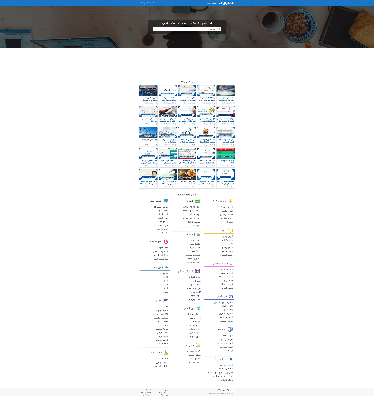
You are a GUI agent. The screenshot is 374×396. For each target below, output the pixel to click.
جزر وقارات (196, 321)
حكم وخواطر (227, 240)
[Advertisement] (187, 63)
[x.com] (228, 390)
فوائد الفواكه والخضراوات (190, 207)
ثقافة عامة (163, 343)
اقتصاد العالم (227, 306)
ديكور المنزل (227, 287)
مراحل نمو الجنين (161, 255)
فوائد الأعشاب (195, 214)
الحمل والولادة (162, 247)
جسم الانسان (162, 229)
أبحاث (166, 306)
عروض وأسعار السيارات (223, 376)
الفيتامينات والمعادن (192, 218)
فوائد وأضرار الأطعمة (192, 210)
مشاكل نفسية (162, 221)
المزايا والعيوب (226, 365)
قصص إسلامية (194, 258)
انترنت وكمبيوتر (226, 335)
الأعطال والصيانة (226, 368)
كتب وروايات (227, 251)
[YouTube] (223, 390)
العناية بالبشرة (227, 269)
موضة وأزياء (228, 280)
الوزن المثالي (195, 225)
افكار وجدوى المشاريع (223, 302)
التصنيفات (151, 3)
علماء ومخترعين (194, 355)
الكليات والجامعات (160, 314)
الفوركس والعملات (225, 317)
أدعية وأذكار (195, 251)
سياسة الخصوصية (164, 392)
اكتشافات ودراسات (192, 351)
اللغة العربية (163, 336)
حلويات (230, 222)
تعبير (166, 325)
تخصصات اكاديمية (160, 317)
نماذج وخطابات (226, 320)
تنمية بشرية (196, 292)
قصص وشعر (227, 247)
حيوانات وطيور (162, 362)
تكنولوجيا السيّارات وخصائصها (220, 372)
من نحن (167, 390)
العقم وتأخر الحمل (160, 251)
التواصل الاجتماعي (225, 343)
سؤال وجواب (195, 295)
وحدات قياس (162, 332)
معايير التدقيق (147, 395)
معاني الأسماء (226, 254)
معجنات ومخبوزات (225, 214)
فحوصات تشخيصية (160, 225)
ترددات (230, 350)
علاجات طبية (163, 210)
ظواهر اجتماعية (194, 288)
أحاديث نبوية (195, 243)
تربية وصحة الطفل (160, 258)
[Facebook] (232, 390)
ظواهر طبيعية (194, 358)
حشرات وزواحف (161, 366)
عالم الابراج (196, 281)
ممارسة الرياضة (194, 221)
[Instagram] (219, 390)
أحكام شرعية (195, 247)
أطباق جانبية (227, 210)
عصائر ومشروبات (226, 218)
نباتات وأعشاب (162, 358)
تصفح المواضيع (143, 3)
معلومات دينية (194, 262)
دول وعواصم (195, 318)
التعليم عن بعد (162, 310)
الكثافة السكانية (193, 325)
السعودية (164, 273)
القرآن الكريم (195, 240)
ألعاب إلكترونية (226, 346)
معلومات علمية (194, 362)
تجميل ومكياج (227, 284)
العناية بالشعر (227, 273)
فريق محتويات (165, 395)
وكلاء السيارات (226, 379)
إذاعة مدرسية (162, 321)
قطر (166, 284)
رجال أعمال (228, 309)
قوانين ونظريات (161, 329)
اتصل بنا (148, 390)
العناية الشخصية (226, 276)
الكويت (165, 277)
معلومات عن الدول (193, 332)
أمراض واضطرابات (161, 206)
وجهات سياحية (194, 314)
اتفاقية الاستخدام (146, 392)
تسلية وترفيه (195, 299)
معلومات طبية (162, 232)
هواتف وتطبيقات (225, 339)
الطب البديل (163, 214)
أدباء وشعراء (227, 243)
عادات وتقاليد (195, 329)
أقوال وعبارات (227, 236)
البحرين (165, 288)
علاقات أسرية (195, 284)
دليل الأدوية (163, 218)
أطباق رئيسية (227, 207)
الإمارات (165, 280)
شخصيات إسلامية (193, 255)
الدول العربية (195, 336)
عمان (166, 291)
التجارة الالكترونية (225, 313)
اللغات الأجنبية (162, 340)
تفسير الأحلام (195, 277)
